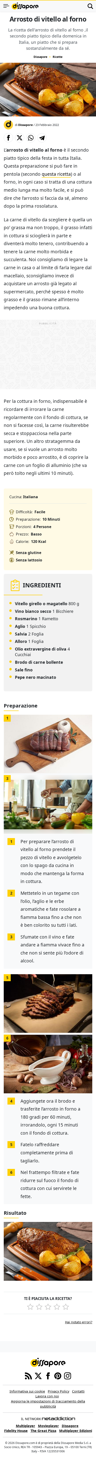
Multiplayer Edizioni (75, 1430)
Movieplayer (48, 1426)
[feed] (28, 1375)
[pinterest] (57, 1375)
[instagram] (67, 1375)
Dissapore (40, 57)
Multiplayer (25, 1426)
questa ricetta (56, 174)
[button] (8, 137)
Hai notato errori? (78, 1322)
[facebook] (48, 1375)
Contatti (78, 1391)
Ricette (57, 57)
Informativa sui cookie (27, 1391)
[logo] (25, 6)
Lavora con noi (47, 1396)
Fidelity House (16, 1430)
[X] (38, 1375)
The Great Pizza (43, 1430)
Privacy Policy (58, 1391)
